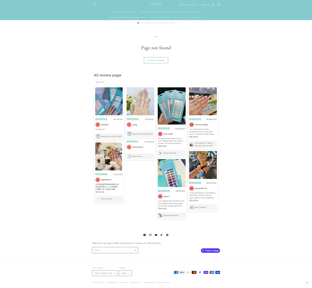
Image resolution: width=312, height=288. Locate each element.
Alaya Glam (101, 282)
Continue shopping (156, 60)
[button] (95, 5)
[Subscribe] (135, 250)
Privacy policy (123, 282)
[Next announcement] (194, 22)
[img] (101, 119)
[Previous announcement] (118, 22)
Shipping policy (149, 282)
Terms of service (136, 282)
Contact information (163, 282)
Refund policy (112, 282)
